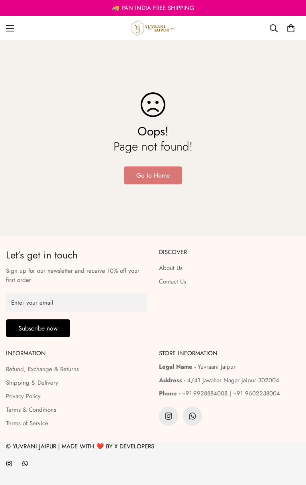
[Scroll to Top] (290, 441)
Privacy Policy (23, 396)
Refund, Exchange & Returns (42, 369)
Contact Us (172, 281)
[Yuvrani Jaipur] (153, 28)
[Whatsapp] (192, 416)
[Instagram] (168, 416)
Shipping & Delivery (32, 382)
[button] (291, 28)
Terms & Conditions (31, 409)
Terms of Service (27, 423)
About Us (170, 268)
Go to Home (153, 175)
